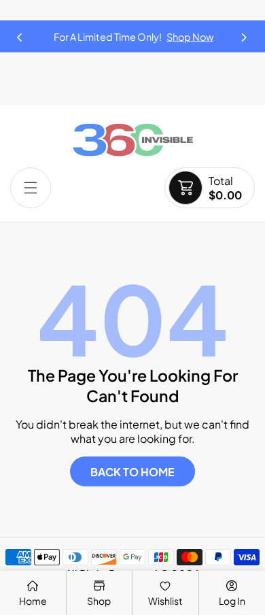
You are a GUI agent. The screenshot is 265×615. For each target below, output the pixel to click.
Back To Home (132, 472)
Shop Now (189, 37)
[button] (244, 33)
